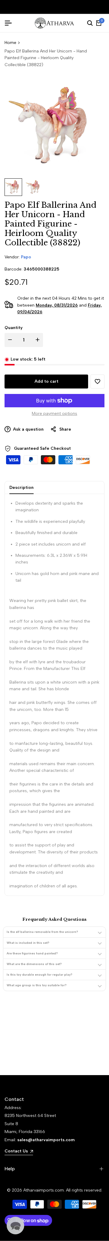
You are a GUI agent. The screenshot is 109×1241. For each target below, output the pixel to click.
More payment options (54, 413)
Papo (26, 257)
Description (21, 487)
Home (10, 42)
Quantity (14, 327)
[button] (97, 381)
